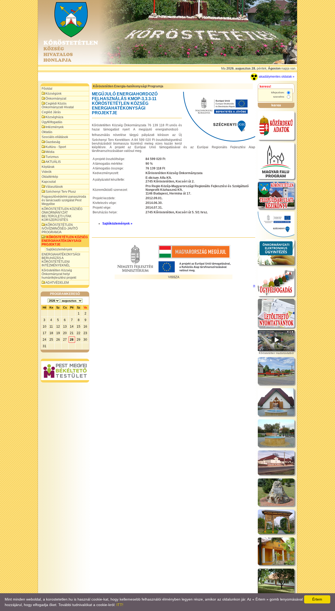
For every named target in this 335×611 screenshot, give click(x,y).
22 (78, 333)
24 (44, 339)
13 (65, 326)
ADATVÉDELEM (57, 282)
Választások (54, 187)
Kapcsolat (49, 182)
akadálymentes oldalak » (276, 76)
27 (65, 339)
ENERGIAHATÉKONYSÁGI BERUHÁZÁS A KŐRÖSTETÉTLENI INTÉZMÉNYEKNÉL (61, 260)
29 (78, 339)
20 (65, 333)
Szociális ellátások (55, 137)
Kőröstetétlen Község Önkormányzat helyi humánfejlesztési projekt (59, 274)
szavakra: (279, 96)
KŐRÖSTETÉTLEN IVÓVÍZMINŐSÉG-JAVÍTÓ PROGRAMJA (60, 228)
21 (72, 333)
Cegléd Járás (51, 112)
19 (58, 333)
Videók (47, 172)
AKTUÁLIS (53, 162)
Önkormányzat (56, 98)
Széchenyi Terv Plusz (61, 191)
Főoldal (47, 88)
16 (85, 326)
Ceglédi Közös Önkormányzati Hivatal (58, 105)
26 (58, 339)
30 (85, 339)
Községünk (54, 93)
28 (72, 339)
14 (72, 326)
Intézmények (55, 127)
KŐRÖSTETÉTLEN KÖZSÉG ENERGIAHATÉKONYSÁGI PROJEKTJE (65, 240)
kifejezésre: (278, 92)
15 (78, 326)
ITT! (119, 605)
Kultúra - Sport (56, 147)
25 (51, 339)
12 (58, 326)
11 (51, 326)
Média (50, 152)
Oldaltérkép (50, 177)
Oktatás (47, 132)
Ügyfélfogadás (52, 122)
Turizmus (52, 157)
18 (51, 333)
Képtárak (48, 167)
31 (44, 346)
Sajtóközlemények (59, 249)
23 (85, 333)
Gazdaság (53, 142)
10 (44, 326)
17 (44, 333)
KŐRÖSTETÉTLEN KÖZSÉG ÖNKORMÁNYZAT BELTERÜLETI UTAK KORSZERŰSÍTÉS (62, 214)
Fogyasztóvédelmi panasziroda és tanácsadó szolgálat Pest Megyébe (64, 200)
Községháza (54, 117)
